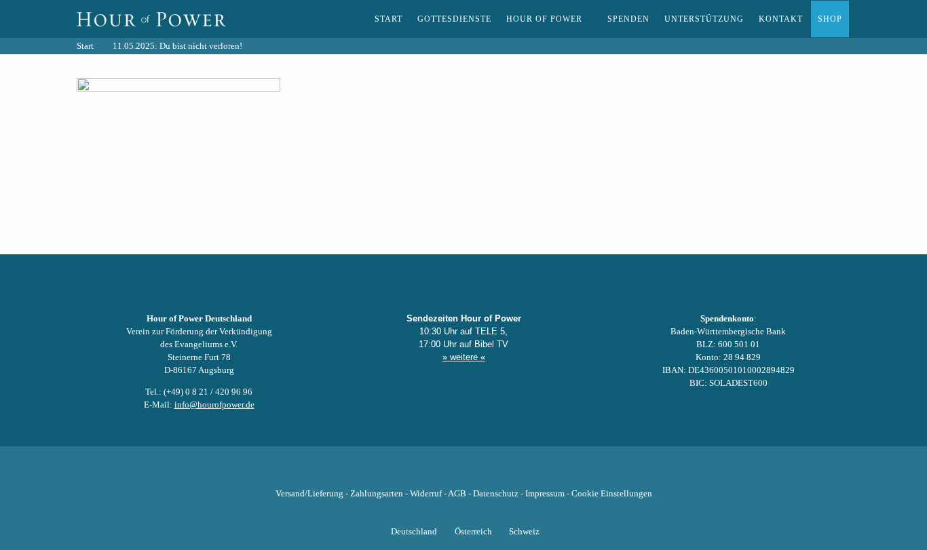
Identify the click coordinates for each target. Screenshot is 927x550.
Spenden (628, 19)
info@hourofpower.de (214, 405)
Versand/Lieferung (309, 493)
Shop (830, 19)
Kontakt (781, 19)
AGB (457, 493)
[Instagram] (463, 473)
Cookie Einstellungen (611, 493)
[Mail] (533, 473)
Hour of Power (544, 19)
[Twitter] (417, 473)
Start (388, 19)
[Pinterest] (486, 473)
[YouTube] (440, 473)
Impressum (545, 493)
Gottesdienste (454, 19)
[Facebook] (394, 473)
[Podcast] (509, 473)
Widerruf (426, 493)
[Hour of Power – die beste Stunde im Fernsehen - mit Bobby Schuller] (151, 19)
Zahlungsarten (376, 493)
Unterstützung (704, 19)
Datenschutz (495, 493)
